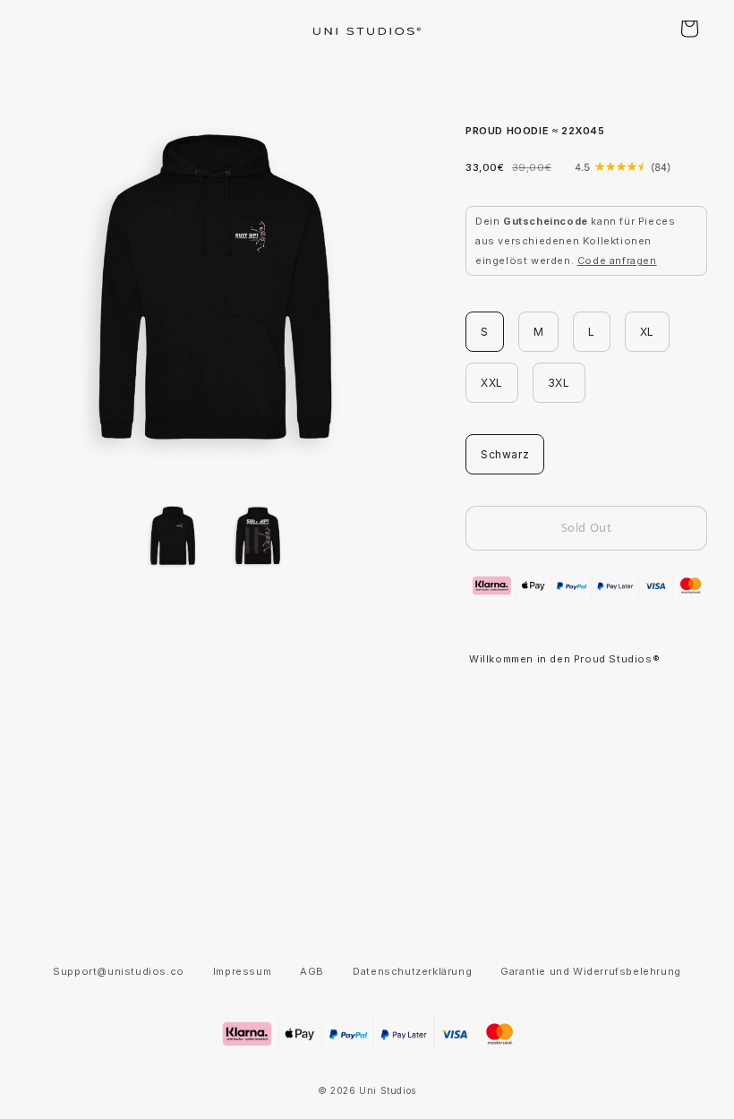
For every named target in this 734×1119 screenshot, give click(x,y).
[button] (689, 28)
